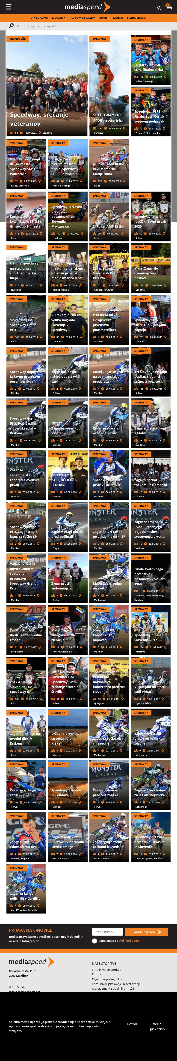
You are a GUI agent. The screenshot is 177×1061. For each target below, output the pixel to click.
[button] (170, 8)
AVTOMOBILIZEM (83, 17)
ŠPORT (104, 17)
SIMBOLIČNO (136, 17)
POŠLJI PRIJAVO (144, 931)
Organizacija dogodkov (107, 979)
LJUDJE (118, 17)
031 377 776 (17, 987)
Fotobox (98, 974)
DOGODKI (59, 17)
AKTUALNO (39, 17)
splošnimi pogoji (129, 940)
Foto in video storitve (106, 970)
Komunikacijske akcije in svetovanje (116, 984)
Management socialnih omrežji (113, 988)
